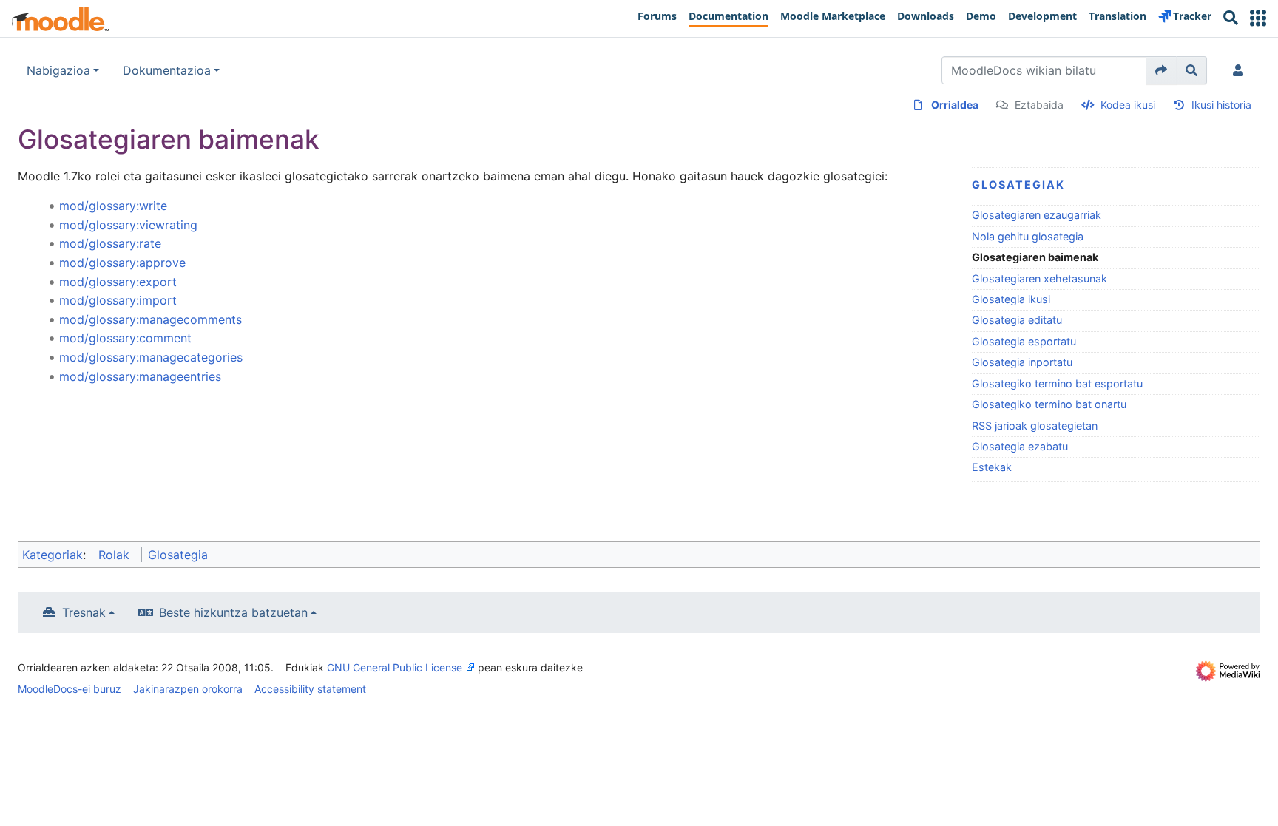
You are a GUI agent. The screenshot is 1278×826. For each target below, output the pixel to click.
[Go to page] (1161, 70)
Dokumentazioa (167, 70)
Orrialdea (954, 104)
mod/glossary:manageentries (140, 376)
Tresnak (84, 612)
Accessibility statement (310, 689)
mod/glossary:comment (125, 338)
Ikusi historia (1221, 104)
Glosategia (178, 554)
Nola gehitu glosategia (1027, 236)
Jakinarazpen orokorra (188, 689)
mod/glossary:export (118, 281)
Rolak (113, 554)
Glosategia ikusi (1011, 299)
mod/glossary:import (118, 300)
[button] (1258, 18)
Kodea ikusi (1127, 104)
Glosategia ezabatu (1020, 446)
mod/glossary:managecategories (151, 357)
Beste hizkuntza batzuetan (233, 612)
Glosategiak (1018, 184)
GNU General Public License (394, 667)
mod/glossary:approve (122, 262)
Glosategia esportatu (1024, 341)
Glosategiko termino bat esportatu (1057, 383)
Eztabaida (1039, 104)
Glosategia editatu (1017, 320)
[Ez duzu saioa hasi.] (1241, 70)
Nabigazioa (58, 70)
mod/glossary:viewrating (128, 224)
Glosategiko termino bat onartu (1049, 404)
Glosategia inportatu (1022, 362)
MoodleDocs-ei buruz (69, 689)
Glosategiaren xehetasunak (1039, 278)
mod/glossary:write (113, 205)
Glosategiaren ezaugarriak (1036, 215)
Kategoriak (52, 554)
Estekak (992, 467)
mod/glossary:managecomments (150, 319)
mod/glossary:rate (110, 243)
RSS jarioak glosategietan (1035, 425)
